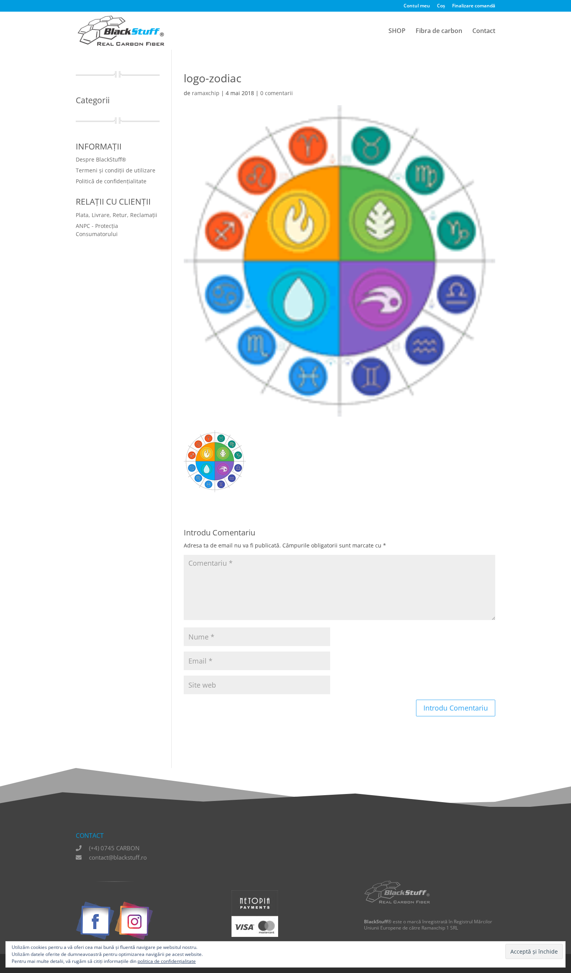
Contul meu (417, 6)
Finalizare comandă (473, 6)
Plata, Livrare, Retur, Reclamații (116, 215)
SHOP (397, 31)
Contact (483, 31)
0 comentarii (276, 93)
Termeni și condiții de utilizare (115, 170)
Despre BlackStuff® (101, 159)
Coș (441, 6)
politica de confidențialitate (167, 961)
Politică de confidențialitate (111, 181)
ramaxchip (205, 93)
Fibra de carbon (439, 31)
